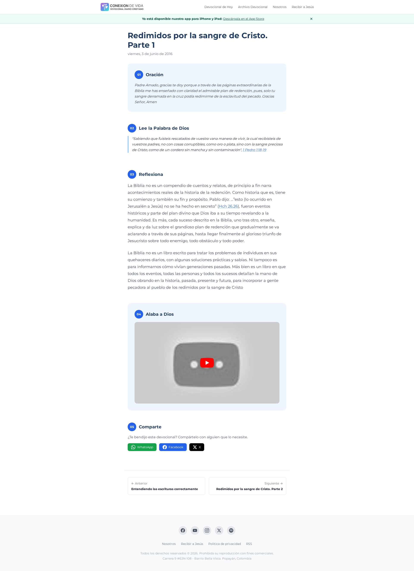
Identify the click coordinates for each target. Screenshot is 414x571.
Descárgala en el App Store (243, 19)
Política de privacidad (224, 544)
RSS (249, 544)
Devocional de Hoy (218, 7)
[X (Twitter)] (219, 530)
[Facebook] (183, 530)
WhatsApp (145, 447)
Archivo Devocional (253, 7)
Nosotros (280, 7)
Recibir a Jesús (303, 7)
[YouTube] (195, 530)
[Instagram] (207, 530)
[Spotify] (231, 530)
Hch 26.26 (228, 206)
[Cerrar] (311, 18)
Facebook (176, 447)
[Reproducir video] (207, 363)
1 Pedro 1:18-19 (254, 150)
